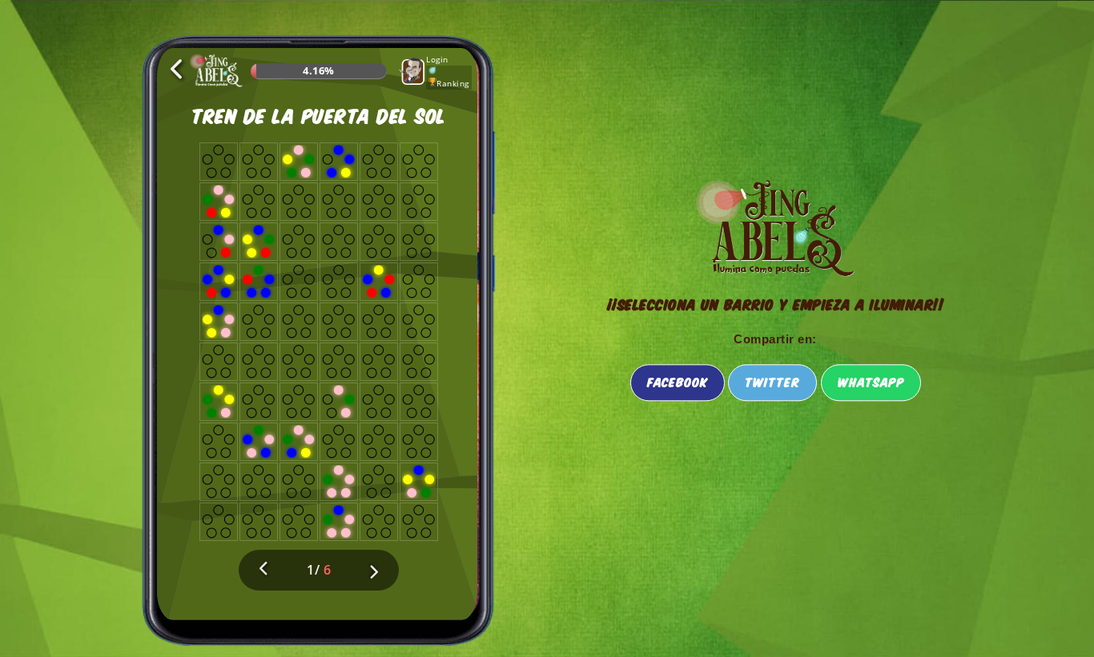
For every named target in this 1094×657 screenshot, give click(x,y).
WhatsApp (871, 382)
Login (437, 59)
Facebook (677, 382)
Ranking (452, 83)
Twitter (772, 382)
